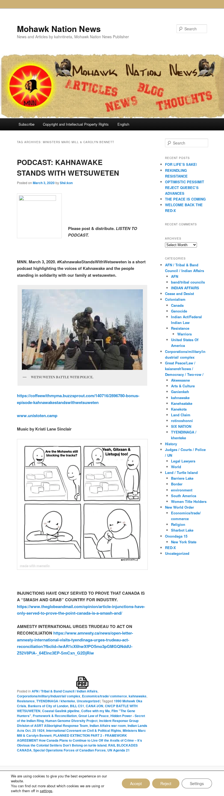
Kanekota (179, 409)
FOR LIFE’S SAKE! (181, 164)
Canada (177, 305)
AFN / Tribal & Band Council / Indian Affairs (65, 691)
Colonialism (175, 299)
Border (176, 484)
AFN (174, 276)
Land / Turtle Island (181, 472)
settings (46, 790)
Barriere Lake (182, 478)
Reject (165, 783)
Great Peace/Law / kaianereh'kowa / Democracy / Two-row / (184, 368)
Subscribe (26, 124)
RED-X (170, 547)
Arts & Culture (183, 385)
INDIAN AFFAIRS (185, 287)
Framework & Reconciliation (55, 715)
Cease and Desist (179, 293)
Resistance (26, 700)
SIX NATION (181, 426)
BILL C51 (77, 705)
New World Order (179, 507)
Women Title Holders (189, 501)
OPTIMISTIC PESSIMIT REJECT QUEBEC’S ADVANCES (184, 187)
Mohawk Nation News (59, 28)
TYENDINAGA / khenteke (55, 700)
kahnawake (137, 696)
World (176, 466)
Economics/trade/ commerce (104, 696)
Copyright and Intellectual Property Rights (76, 124)
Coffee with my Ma (95, 710)
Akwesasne (180, 380)
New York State (183, 541)
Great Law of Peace (93, 715)
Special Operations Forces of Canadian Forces (69, 750)
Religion (178, 524)
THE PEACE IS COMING (185, 199)
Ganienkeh (180, 391)
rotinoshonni (182, 420)
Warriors (184, 334)
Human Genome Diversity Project (71, 720)
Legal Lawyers (183, 461)
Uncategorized (88, 700)
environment (181, 490)
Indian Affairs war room (108, 725)
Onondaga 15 (176, 536)
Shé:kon (66, 182)
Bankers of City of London (48, 705)
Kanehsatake (181, 403)
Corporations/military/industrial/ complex (48, 696)
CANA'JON (94, 705)
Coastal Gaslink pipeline (60, 710)
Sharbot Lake (182, 530)
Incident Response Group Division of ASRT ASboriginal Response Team (77, 723)
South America (183, 495)
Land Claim (180, 414)
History (171, 443)
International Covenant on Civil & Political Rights (83, 730)
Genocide (179, 311)
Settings (197, 783)
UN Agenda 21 (118, 750)
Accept (136, 783)
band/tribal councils (188, 282)
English (123, 124)
